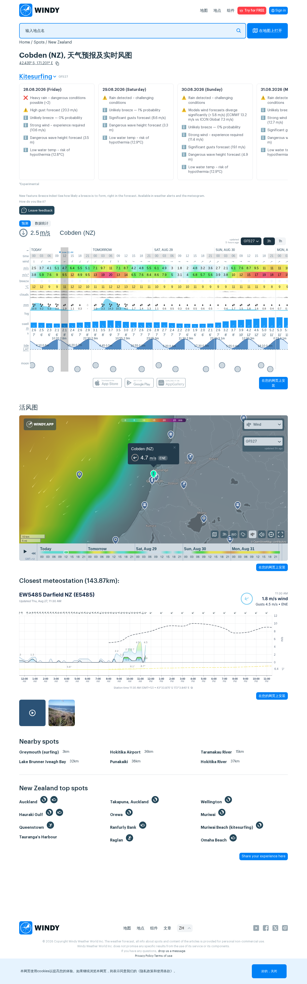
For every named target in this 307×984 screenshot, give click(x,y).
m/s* (25, 275)
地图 (204, 10)
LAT (26, 349)
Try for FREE (254, 10)
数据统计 (41, 223)
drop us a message (171, 951)
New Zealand (60, 42)
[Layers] (214, 534)
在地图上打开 (270, 31)
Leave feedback (40, 210)
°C (27, 287)
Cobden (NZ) (77, 232)
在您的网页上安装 (273, 383)
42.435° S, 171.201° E (36, 63)
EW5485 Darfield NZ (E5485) (57, 595)
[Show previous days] (33, 553)
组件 (231, 10)
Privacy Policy (144, 955)
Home (24, 42)
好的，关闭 (269, 971)
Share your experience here (263, 856)
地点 (217, 10)
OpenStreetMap (263, 541)
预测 (25, 223)
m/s (45, 232)
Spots (39, 42)
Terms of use (163, 955)
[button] (57, 63)
